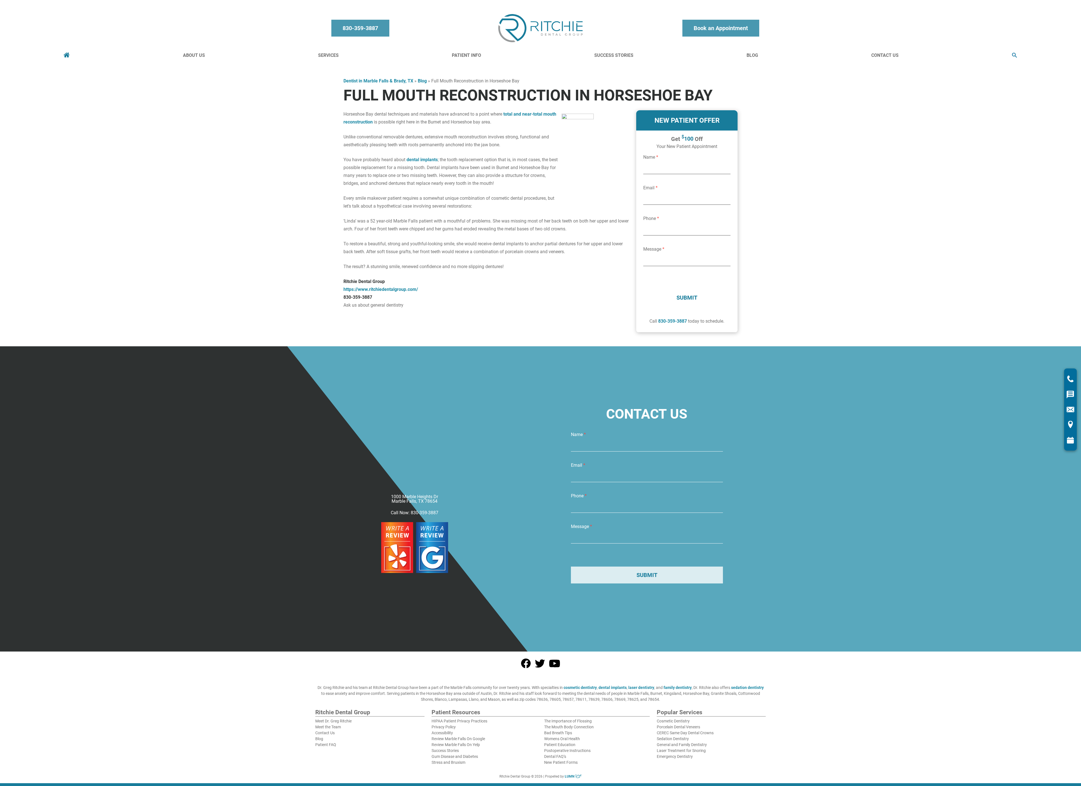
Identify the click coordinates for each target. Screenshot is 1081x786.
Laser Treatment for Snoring (681, 750)
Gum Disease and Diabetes (455, 756)
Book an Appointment (721, 28)
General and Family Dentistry (682, 744)
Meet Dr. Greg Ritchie (333, 721)
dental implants (422, 159)
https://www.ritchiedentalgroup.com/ (380, 289)
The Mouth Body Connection (569, 727)
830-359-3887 (360, 28)
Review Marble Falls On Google (458, 738)
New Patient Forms (561, 762)
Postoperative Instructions (567, 750)
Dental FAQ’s (555, 756)
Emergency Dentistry (675, 756)
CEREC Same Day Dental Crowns (685, 733)
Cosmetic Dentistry (673, 721)
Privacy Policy (444, 727)
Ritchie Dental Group (342, 712)
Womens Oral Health (562, 738)
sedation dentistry (747, 687)
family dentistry (678, 687)
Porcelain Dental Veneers (678, 727)
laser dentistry (641, 687)
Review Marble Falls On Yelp (456, 744)
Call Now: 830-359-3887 (414, 513)
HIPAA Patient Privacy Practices (459, 721)
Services (328, 55)
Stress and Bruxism (448, 762)
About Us (194, 55)
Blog (752, 55)
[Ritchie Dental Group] (540, 28)
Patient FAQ (325, 744)
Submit (686, 297)
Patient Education (559, 744)
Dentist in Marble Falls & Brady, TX (378, 81)
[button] (1014, 55)
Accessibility (442, 733)
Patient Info (466, 55)
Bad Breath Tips (558, 733)
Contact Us (885, 55)
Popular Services (679, 712)
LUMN (570, 776)
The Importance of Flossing (568, 721)
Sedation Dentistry (673, 738)
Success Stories (613, 55)
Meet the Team (328, 727)
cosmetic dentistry (580, 687)
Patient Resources (456, 712)
